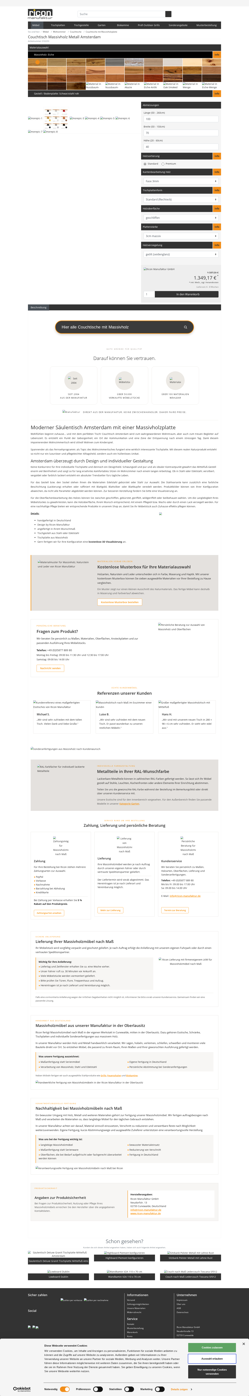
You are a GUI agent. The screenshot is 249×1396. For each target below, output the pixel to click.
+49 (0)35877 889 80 (59, 650)
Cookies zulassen (212, 1347)
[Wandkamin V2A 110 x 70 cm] (124, 1271)
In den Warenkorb (188, 294)
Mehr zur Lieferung (110, 910)
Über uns (181, 1304)
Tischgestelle (81, 25)
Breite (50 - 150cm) (154, 126)
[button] (124, 54)
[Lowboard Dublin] (58, 1271)
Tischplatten (58, 25)
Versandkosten (212, 282)
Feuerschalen (114, 1075)
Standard (153, 163)
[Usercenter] (211, 3)
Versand (131, 1300)
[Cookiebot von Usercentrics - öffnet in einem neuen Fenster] (22, 1389)
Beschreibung (38, 307)
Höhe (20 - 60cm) (153, 140)
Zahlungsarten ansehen (49, 912)
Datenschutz (183, 1312)
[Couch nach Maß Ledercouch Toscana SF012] (190, 1271)
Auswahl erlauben (212, 1358)
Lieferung (104, 858)
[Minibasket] (218, 3)
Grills (103, 1075)
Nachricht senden (50, 668)
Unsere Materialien (136, 1308)
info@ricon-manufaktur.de (185, 896)
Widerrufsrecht (134, 1312)
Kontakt (130, 1324)
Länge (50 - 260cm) (154, 112)
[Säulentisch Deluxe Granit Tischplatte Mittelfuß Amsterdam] (58, 1254)
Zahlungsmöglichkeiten (138, 1304)
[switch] (98, 1389)
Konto (129, 1336)
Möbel (36, 25)
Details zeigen (179, 1389)
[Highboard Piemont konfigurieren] (124, 1252)
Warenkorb (132, 1332)
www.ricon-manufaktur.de (145, 1213)
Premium (171, 163)
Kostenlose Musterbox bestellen (120, 602)
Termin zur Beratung (175, 910)
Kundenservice (171, 861)
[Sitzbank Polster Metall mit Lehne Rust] (190, 1252)
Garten (102, 25)
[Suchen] (168, 14)
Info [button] (217, 156)
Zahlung (39, 861)
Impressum (182, 1300)
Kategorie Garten (129, 803)
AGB (179, 1308)
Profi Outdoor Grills (149, 25)
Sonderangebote (178, 25)
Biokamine (123, 25)
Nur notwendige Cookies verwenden (212, 1371)
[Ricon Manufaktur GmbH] (159, 269)
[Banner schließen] (244, 1344)
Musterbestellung (206, 25)
